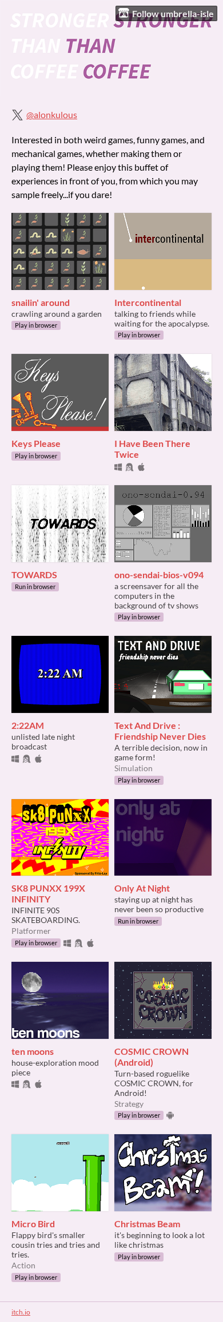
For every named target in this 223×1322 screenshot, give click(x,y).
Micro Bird (33, 1223)
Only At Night (142, 887)
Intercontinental (147, 302)
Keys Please (36, 443)
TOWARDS (34, 574)
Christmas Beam (147, 1223)
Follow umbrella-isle (173, 13)
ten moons (32, 1051)
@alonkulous (51, 114)
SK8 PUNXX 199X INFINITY (48, 893)
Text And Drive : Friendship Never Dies (160, 730)
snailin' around (40, 302)
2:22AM (27, 725)
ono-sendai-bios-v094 (159, 574)
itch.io (20, 1312)
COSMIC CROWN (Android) (151, 1056)
